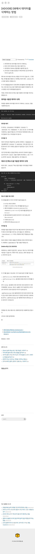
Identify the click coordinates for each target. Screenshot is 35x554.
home (2, 3)
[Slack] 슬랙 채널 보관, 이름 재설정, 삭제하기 (14, 350)
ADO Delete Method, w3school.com (13, 330)
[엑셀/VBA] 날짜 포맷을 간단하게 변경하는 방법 (15, 507)
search (24, 419)
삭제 (8, 338)
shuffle (8, 3)
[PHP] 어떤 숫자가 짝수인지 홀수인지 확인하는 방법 (16, 514)
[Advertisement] (17, 39)
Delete (4, 338)
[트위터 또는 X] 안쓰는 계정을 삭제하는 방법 (14, 359)
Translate (31, 60)
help (5, 3)
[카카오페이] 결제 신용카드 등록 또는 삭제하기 (15, 361)
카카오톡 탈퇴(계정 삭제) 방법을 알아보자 (13, 353)
